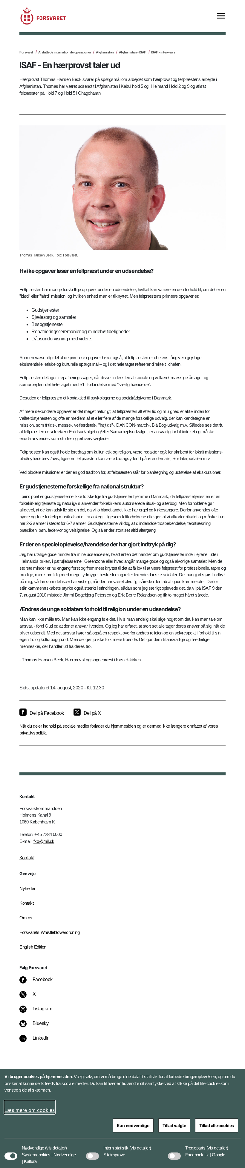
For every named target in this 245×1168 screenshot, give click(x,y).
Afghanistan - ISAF (132, 52)
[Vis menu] (221, 16)
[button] (56, 1145)
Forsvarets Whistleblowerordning (49, 932)
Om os (25, 917)
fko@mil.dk (43, 841)
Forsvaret (26, 52)
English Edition (32, 946)
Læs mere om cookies (29, 1110)
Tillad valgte (174, 1125)
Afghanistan (105, 52)
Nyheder (27, 888)
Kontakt (26, 857)
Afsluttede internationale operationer (64, 52)
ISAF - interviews (163, 52)
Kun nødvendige (133, 1125)
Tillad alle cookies (216, 1125)
